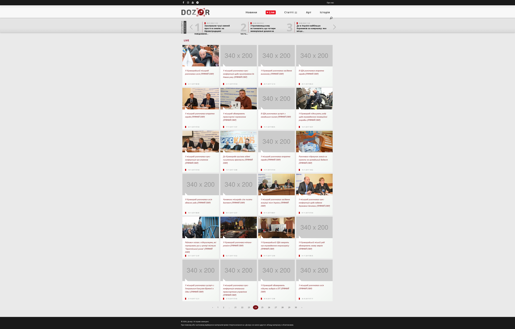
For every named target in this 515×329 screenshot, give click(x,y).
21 (235, 307)
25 (262, 307)
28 (282, 307)
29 (289, 307)
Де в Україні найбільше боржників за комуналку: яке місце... (311, 28)
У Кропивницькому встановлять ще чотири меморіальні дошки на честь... (257, 29)
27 (276, 307)
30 (296, 307)
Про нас (330, 2)
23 (249, 307)
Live (271, 12)
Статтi (289, 12)
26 (269, 307)
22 (242, 307)
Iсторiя (325, 12)
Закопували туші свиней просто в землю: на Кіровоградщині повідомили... (212, 29)
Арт (308, 12)
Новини (251, 12)
